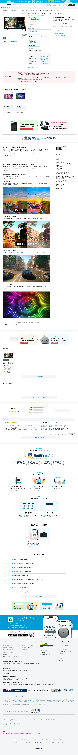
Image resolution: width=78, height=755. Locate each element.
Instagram (31, 742)
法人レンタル (71, 699)
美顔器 (21, 701)
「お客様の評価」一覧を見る (39, 437)
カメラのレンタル (6, 697)
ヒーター (64, 701)
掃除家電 (6, 701)
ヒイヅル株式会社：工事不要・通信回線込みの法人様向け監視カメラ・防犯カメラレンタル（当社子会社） (22, 733)
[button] (23, 13)
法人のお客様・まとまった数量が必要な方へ (13, 661)
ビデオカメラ (60, 697)
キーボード (21, 700)
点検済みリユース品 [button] (44, 56)
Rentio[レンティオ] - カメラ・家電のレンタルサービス (13, 696)
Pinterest (42, 742)
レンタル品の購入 (24, 649)
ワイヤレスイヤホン (48, 699)
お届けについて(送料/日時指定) (27, 645)
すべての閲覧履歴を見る (39, 376)
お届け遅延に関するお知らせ (7, 7)
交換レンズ (35, 697)
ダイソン (62, 700)
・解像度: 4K (16, 324)
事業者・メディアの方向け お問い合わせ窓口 (13, 682)
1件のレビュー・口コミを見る (40, 15)
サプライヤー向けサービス (63, 643)
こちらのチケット (42, 77)
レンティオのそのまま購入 (8, 649)
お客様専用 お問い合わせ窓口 (9, 676)
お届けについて (6, 668)
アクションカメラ (48, 697)
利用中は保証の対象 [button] (44, 63)
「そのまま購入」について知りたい (34, 544)
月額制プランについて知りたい (25, 516)
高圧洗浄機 (68, 701)
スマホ (31, 700)
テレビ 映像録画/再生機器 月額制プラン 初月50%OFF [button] (37, 22)
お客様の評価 (5, 651)
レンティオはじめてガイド (8, 643)
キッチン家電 (49, 701)
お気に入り (55, 19)
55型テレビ (36, 322)
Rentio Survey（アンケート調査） (65, 651)
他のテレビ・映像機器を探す (60, 33)
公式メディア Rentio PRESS (8, 652)
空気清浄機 (40, 700)
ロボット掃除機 (58, 700)
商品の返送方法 (6, 645)
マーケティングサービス (62, 647)
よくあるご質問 (24, 651)
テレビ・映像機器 (17, 322)
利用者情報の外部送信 (37, 739)
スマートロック (54, 699)
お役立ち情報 (60, 653)
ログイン (44, 4)
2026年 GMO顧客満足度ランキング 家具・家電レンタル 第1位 (39, 458)
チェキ (32, 699)
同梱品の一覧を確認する (32, 67)
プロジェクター (35, 700)
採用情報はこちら (6, 720)
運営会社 (5, 654)
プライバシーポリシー (30, 739)
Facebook (18, 742)
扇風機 (62, 701)
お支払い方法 (24, 643)
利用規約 (24, 739)
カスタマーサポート (25, 641)
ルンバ (53, 700)
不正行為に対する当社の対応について (51, 739)
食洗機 (33, 701)
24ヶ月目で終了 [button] (43, 61)
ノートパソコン (9, 700)
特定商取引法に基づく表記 (18, 739)
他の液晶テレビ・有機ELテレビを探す (62, 31)
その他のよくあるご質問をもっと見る (39, 596)
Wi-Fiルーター (27, 700)
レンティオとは (6, 641)
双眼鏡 (21, 699)
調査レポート (61, 658)
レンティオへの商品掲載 (63, 645)
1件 (44, 407)
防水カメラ (70, 697)
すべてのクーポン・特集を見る (39, 397)
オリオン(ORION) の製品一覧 (12, 41)
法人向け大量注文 (71, 4)
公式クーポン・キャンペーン (8, 647)
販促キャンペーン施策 (63, 649)
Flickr (37, 742)
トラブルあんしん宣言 (25, 647)
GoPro (39, 697)
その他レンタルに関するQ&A (33, 65)
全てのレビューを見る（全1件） (62, 410)
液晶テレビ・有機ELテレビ (27, 322)
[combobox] (22, 5)
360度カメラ (42, 697)
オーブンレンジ (37, 701)
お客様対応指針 (60, 739)
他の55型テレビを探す (59, 30)
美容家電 (25, 701)
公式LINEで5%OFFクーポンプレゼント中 (55, 742)
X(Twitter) (25, 742)
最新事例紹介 (61, 660)
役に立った (72, 434)
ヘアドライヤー (17, 701)
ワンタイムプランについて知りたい (46, 516)
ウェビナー (61, 655)
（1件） (10, 371)
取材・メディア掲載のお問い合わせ (10, 656)
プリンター (17, 700)
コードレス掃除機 (71, 700)
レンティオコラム (62, 656)
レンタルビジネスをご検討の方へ (65, 641)
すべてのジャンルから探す (60, 35)
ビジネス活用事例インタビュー (64, 661)
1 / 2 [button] (25, 34)
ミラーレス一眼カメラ (29, 697)
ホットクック (29, 701)
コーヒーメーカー (42, 701)
